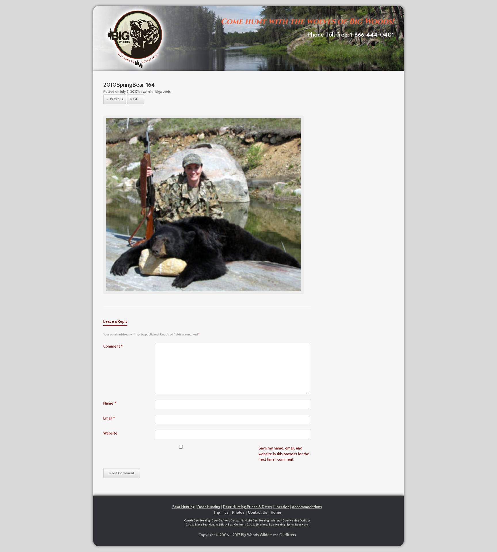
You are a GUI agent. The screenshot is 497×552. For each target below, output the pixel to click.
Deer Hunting (208, 506)
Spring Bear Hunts (298, 524)
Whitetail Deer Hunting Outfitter (290, 520)
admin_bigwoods (157, 91)
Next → (135, 99)
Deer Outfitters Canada (226, 520)
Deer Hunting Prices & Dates (247, 506)
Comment (113, 346)
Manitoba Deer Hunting (255, 520)
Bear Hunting (183, 506)
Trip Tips (220, 512)
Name (109, 403)
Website (110, 433)
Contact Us (257, 512)
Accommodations (307, 506)
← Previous (114, 99)
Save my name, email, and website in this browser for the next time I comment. (284, 454)
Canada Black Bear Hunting (202, 524)
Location (281, 506)
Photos (238, 512)
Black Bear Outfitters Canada (237, 524)
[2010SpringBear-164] (203, 292)
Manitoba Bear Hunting (271, 524)
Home (276, 512)
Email (109, 418)
